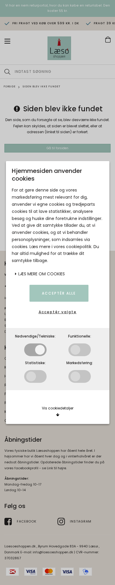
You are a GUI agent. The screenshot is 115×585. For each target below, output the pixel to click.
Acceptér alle (59, 293)
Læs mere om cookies (41, 274)
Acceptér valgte (58, 311)
